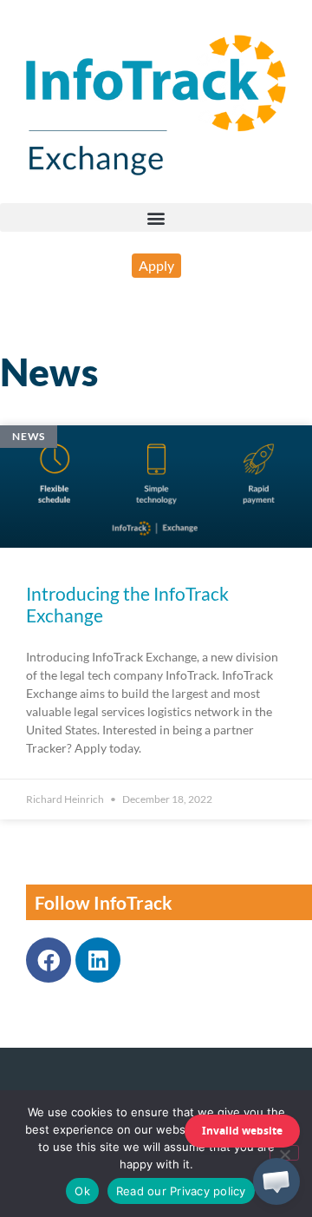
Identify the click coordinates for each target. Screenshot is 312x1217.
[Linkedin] (97, 960)
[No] (284, 1153)
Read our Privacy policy (181, 1191)
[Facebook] (48, 960)
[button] (156, 217)
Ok (82, 1191)
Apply (156, 265)
